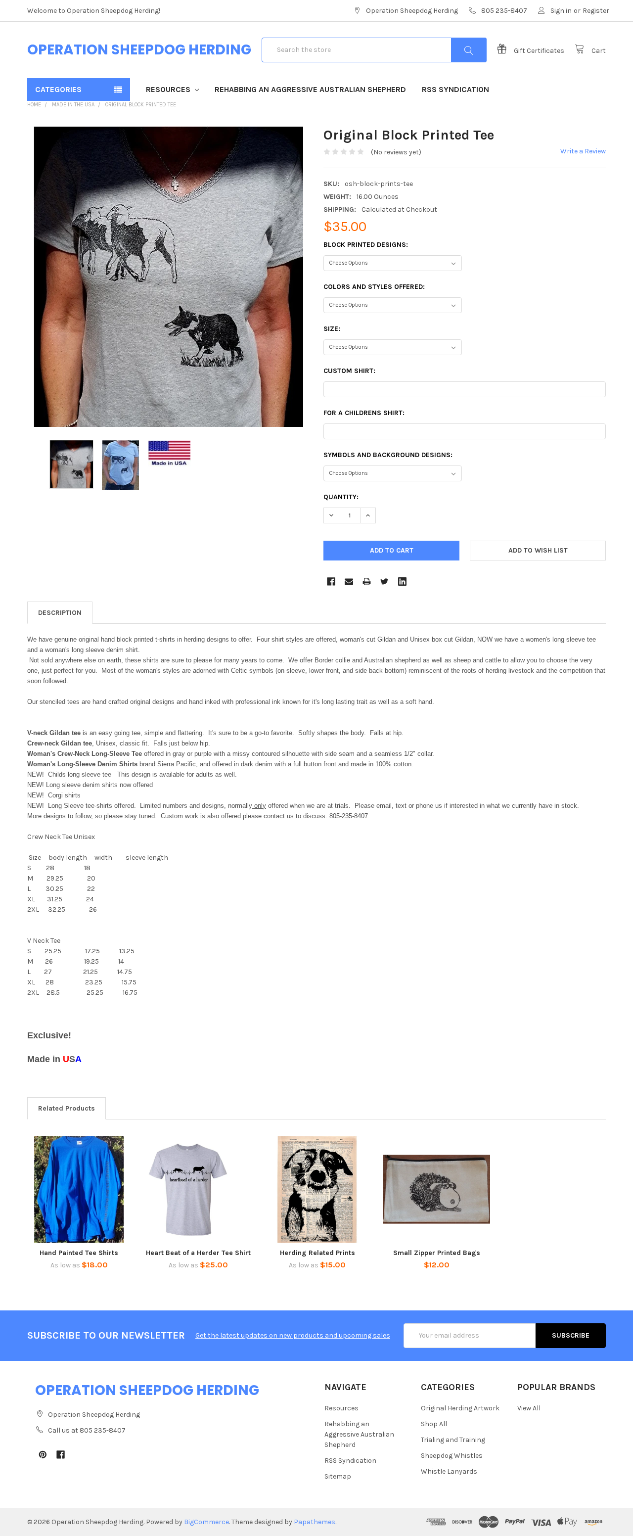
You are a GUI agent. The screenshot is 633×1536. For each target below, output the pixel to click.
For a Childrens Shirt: (364, 413)
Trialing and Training (453, 1440)
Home (34, 104)
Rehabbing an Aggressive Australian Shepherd (310, 89)
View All (529, 1408)
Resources (169, 89)
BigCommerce (206, 1522)
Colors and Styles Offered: (374, 286)
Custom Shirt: (349, 371)
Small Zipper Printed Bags (436, 1253)
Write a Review (583, 151)
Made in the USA (73, 104)
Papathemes (314, 1522)
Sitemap (337, 1476)
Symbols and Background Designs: (387, 455)
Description (60, 612)
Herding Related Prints (317, 1253)
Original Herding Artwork (460, 1408)
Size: (331, 329)
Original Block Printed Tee (140, 104)
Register (596, 10)
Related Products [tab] (66, 1108)
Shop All (434, 1424)
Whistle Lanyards (449, 1471)
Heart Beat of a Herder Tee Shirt (198, 1253)
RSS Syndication (455, 89)
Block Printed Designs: (365, 244)
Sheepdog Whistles (452, 1455)
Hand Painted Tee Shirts (79, 1253)
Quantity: (341, 497)
